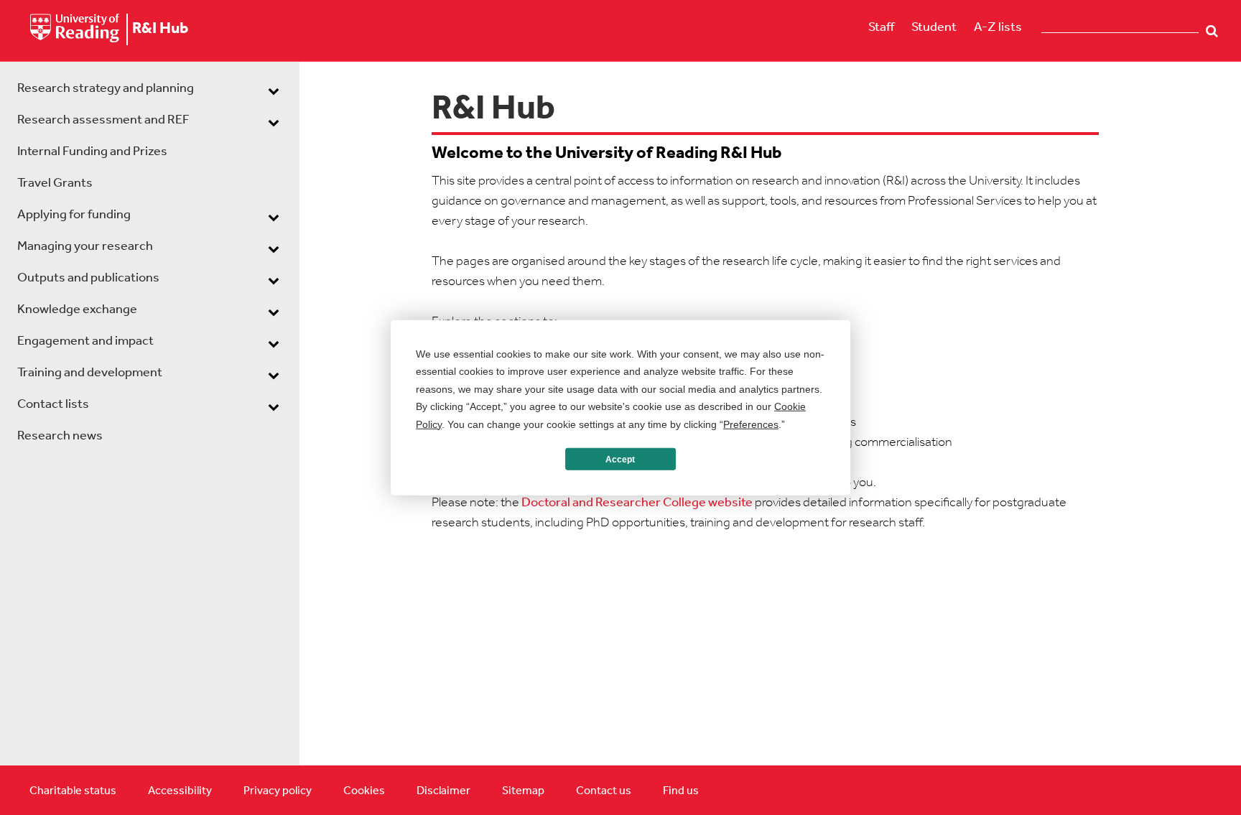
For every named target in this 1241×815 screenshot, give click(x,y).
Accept (620, 459)
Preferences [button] (750, 423)
